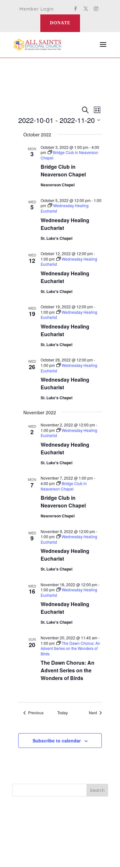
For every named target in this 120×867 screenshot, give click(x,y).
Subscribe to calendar (57, 740)
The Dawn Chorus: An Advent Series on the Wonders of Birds (67, 670)
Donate (60, 22)
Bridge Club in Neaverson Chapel (63, 170)
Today (62, 712)
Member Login (37, 9)
